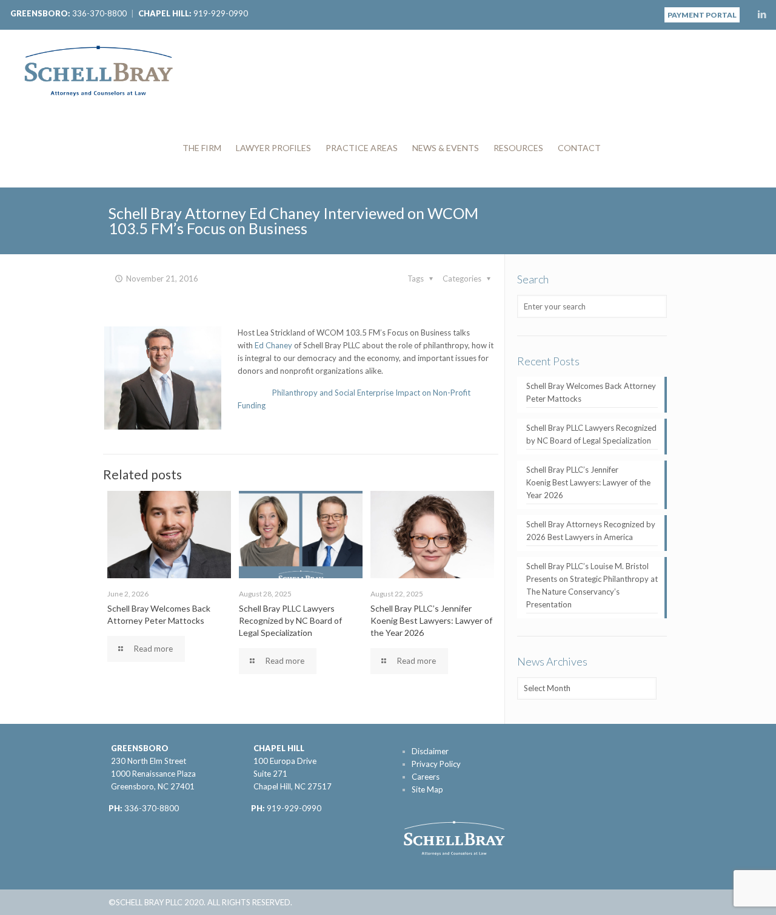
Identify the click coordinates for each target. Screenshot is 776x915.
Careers (426, 777)
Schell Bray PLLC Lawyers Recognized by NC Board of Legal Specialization (290, 620)
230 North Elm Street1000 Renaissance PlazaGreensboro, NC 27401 (153, 773)
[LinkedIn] (761, 13)
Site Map (427, 789)
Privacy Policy (436, 764)
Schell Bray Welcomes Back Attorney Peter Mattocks (591, 392)
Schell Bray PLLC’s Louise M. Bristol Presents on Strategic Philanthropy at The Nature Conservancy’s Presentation (592, 585)
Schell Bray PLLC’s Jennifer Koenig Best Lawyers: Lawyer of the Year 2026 (431, 620)
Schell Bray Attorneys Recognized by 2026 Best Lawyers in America (590, 530)
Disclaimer (430, 751)
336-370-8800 (99, 13)
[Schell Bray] (98, 69)
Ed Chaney (273, 345)
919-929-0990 (220, 13)
